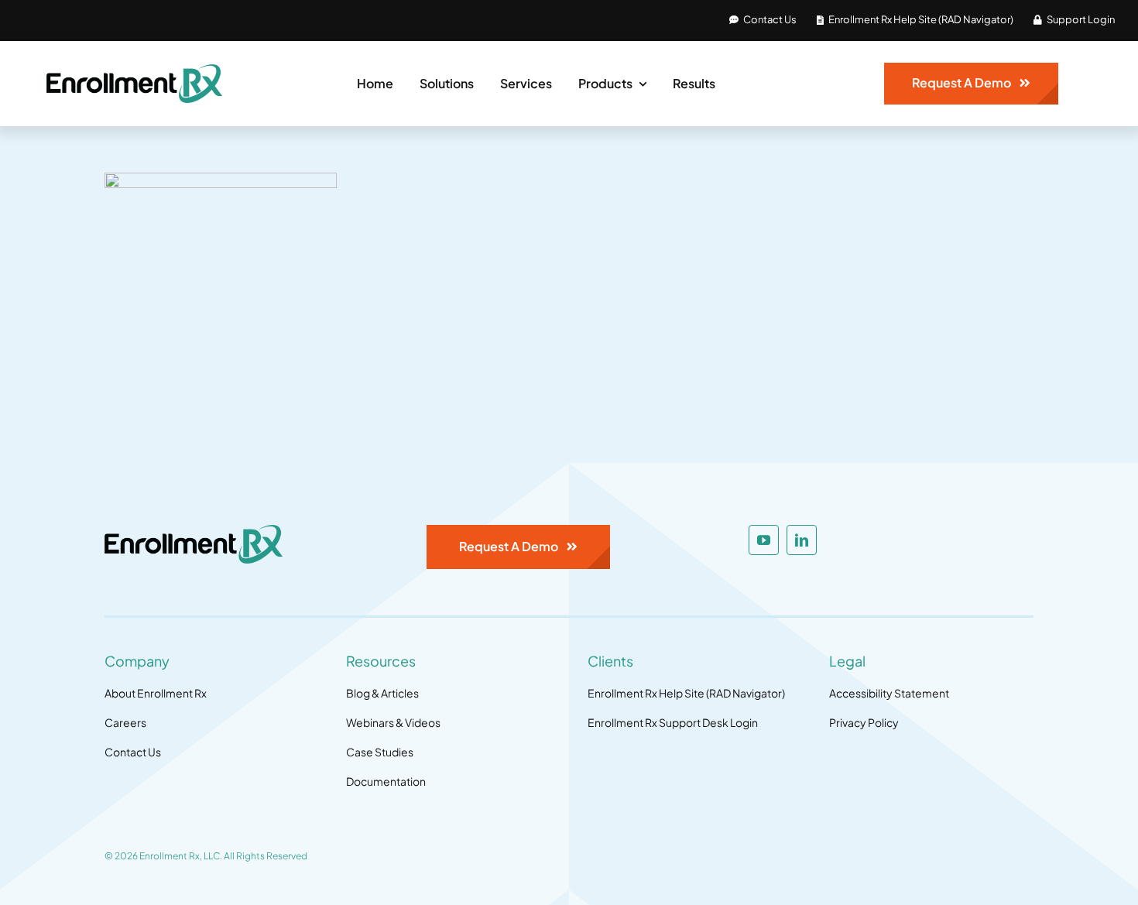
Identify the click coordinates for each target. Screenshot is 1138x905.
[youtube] (764, 540)
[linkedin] (802, 540)
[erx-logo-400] (134, 70)
